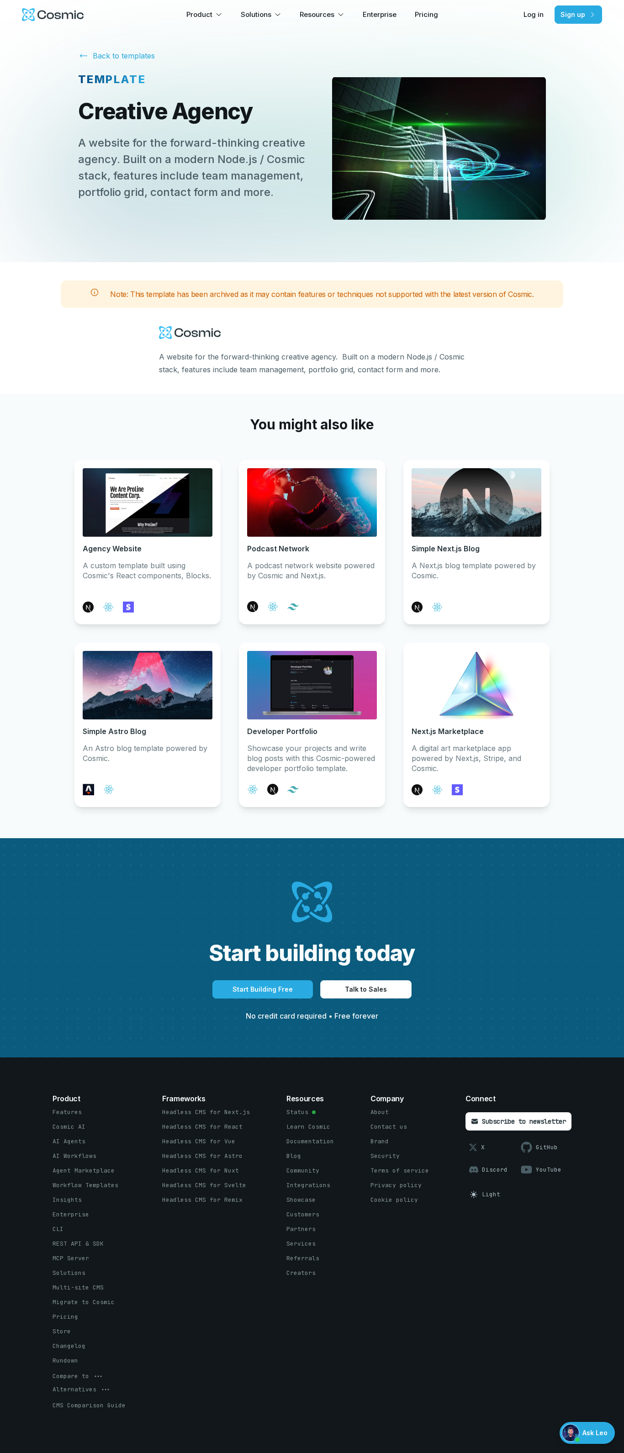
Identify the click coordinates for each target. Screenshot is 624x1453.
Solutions (256, 14)
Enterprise (380, 14)
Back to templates (124, 55)
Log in (534, 14)
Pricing (426, 14)
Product (199, 14)
